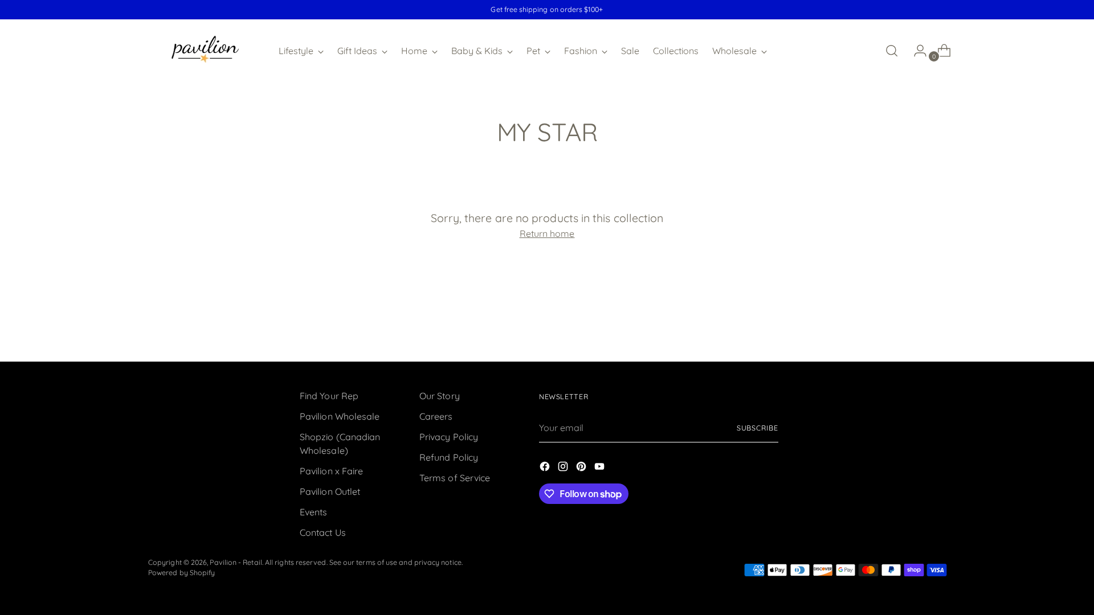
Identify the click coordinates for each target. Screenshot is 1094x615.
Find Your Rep (329, 395)
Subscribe (757, 428)
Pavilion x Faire (331, 471)
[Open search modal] (891, 50)
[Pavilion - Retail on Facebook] (546, 468)
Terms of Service (454, 477)
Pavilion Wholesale (339, 416)
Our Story (439, 395)
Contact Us (323, 532)
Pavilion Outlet (330, 491)
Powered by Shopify (181, 572)
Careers (436, 416)
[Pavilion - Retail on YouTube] (600, 468)
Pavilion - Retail (236, 562)
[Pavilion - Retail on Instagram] (564, 468)
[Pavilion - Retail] (205, 51)
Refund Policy (448, 457)
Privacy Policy (448, 436)
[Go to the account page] (915, 50)
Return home (547, 233)
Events (313, 512)
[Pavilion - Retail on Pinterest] (582, 468)
